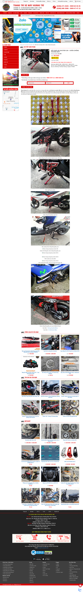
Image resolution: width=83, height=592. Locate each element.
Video (78, 12)
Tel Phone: (37, 520)
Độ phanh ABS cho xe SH (30, 440)
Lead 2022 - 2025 (33, 565)
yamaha (10, 12)
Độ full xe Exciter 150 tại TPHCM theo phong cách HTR (50, 397)
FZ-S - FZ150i (45, 575)
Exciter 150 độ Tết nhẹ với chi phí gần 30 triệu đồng (69, 397)
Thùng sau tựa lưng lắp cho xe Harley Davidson (30, 483)
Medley (57, 565)
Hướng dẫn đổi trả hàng (7, 569)
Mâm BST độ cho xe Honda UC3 (70, 440)
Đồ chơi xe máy (6, 577)
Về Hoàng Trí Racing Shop (7, 564)
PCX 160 (31, 572)
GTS (57, 567)
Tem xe (47, 12)
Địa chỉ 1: (29, 516)
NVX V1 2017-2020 (46, 569)
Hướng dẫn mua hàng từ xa (8, 567)
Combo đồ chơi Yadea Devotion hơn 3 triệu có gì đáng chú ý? (70, 483)
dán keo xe (53, 12)
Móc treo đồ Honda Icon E (70, 461)
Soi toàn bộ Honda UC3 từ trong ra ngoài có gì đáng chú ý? (30, 462)
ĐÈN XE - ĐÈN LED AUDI (74, 576)
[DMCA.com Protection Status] (48, 552)
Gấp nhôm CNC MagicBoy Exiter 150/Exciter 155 (70, 373)
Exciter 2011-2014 (46, 564)
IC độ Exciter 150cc (53, 329)
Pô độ (71, 564)
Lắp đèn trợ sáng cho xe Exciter (50, 351)
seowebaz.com (10, 584)
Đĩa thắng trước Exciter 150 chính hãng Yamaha (50, 373)
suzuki (25, 12)
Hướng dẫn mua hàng (62, 1)
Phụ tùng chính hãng (73, 571)
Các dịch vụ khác (73, 580)
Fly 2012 (57, 570)
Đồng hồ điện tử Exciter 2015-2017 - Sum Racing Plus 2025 (30, 373)
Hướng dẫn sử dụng (40, 1)
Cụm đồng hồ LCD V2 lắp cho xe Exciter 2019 (69, 351)
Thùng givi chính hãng (74, 565)
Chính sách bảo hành (7, 573)
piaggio (30, 12)
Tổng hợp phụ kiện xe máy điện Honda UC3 (70, 504)
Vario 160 (31, 569)
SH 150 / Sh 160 (33, 577)
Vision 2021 (32, 573)
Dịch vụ (48, 1)
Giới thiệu (32, 1)
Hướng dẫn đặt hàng (7, 565)
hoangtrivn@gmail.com (43, 547)
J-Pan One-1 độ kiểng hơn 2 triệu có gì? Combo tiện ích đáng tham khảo (30, 505)
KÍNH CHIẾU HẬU (73, 575)
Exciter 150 (32, 44)
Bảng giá (42, 12)
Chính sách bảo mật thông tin (8, 572)
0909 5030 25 (59, 77)
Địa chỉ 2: (29, 523)
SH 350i (31, 570)
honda (5, 12)
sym (21, 12)
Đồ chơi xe (5, 579)
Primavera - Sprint (59, 572)
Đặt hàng (56, 57)
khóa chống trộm (70, 12)
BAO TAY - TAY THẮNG (73, 578)
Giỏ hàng (78, 1)
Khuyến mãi (56, 511)
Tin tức (54, 1)
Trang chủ (25, 1)
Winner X (31, 580)
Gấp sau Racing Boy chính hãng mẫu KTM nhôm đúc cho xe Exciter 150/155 (30, 351)
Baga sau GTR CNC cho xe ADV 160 (50, 483)
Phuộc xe (71, 573)
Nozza (44, 570)
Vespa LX (58, 569)
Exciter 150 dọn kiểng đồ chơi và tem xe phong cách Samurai (30, 417)
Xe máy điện (16, 12)
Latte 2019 (45, 565)
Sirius (44, 572)
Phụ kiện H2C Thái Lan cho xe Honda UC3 (50, 461)
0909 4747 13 (50, 77)
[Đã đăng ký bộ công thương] (37, 552)
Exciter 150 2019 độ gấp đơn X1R (70, 416)
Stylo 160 (31, 564)
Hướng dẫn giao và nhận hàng (8, 570)
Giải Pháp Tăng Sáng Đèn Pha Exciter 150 (30, 396)
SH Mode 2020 (32, 575)
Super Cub (32, 582)
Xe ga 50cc (35, 12)
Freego (44, 567)
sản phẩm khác (61, 12)
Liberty (57, 564)
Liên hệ (71, 1)
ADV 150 (31, 578)
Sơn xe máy (72, 567)
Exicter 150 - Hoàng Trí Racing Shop (50, 416)
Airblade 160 (32, 567)
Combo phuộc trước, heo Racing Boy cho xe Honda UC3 (50, 440)
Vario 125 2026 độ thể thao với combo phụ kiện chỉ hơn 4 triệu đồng (50, 505)
